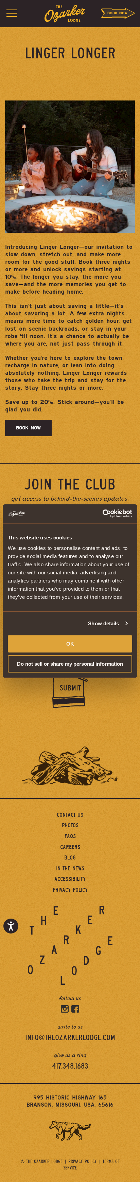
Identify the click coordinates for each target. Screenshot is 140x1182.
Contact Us (70, 814)
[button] (12, 13)
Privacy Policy (70, 889)
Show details (103, 623)
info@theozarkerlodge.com (70, 1037)
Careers (70, 847)
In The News (70, 868)
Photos (70, 825)
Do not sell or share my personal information (70, 664)
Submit (70, 688)
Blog (70, 857)
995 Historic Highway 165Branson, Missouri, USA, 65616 (70, 1101)
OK (70, 644)
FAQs (70, 836)
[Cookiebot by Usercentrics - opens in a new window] (102, 513)
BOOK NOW (28, 428)
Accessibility (70, 879)
